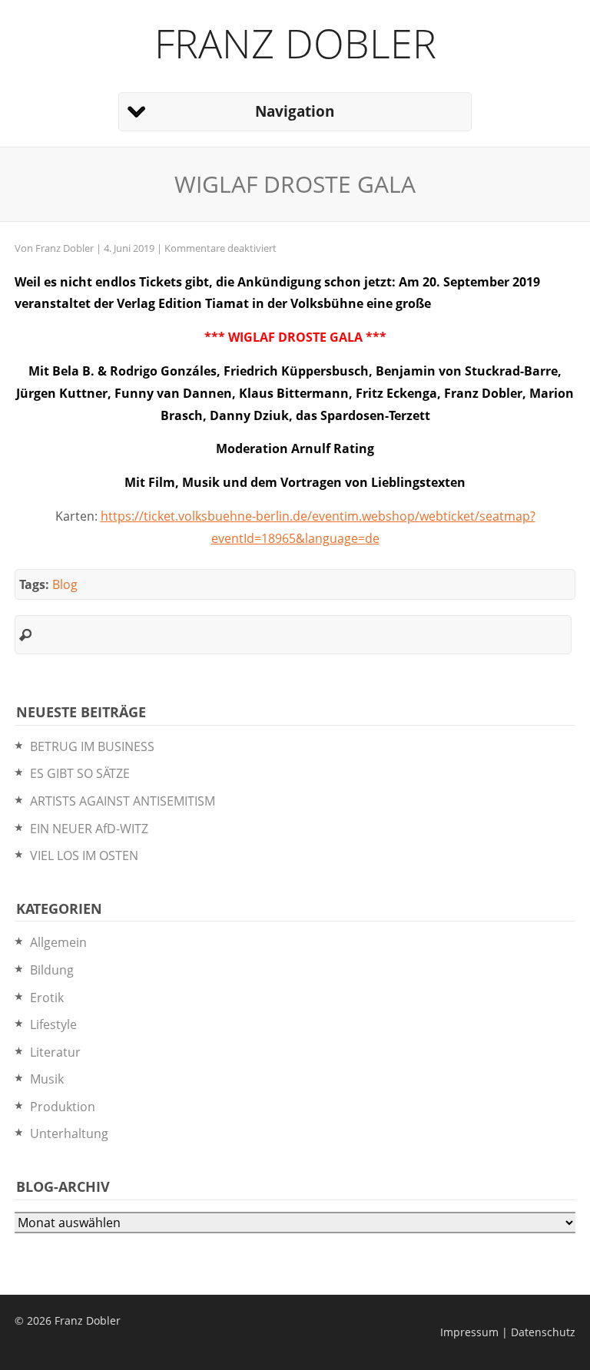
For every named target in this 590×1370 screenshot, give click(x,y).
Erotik (47, 997)
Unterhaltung (69, 1133)
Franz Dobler (295, 42)
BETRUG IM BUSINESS (92, 746)
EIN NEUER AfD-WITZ (89, 828)
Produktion (62, 1106)
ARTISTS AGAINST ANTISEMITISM (122, 801)
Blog (65, 584)
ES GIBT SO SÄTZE (80, 773)
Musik (47, 1079)
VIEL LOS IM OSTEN (84, 855)
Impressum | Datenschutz (507, 1332)
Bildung (52, 969)
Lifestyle (53, 1024)
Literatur (55, 1052)
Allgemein (58, 942)
